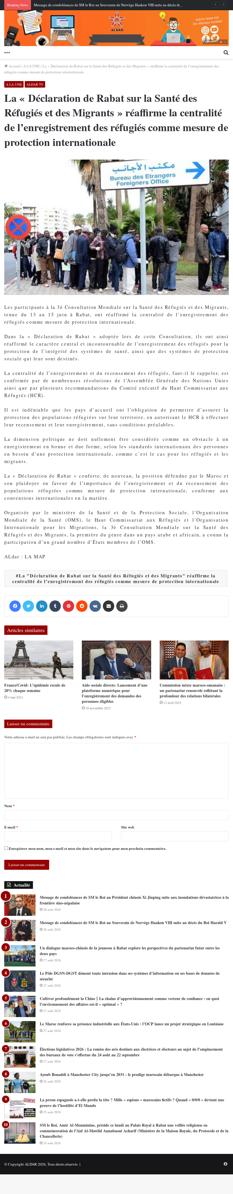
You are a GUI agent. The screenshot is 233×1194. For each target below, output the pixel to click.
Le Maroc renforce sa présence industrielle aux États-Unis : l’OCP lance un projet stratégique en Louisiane (132, 1024)
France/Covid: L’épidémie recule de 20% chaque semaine (34, 687)
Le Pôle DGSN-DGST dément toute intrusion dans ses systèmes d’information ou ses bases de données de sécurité (130, 976)
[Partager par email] (108, 606)
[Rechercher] (226, 51)
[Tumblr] (55, 606)
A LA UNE (31, 66)
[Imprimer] (122, 606)
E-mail (11, 827)
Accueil (14, 66)
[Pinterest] (68, 606)
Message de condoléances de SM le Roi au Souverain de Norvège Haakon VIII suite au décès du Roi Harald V (118, 4)
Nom (9, 805)
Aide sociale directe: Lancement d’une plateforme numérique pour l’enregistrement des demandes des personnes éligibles (114, 693)
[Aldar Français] (116, 28)
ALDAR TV (34, 84)
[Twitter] (28, 606)
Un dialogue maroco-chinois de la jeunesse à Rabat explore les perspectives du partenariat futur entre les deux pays (130, 951)
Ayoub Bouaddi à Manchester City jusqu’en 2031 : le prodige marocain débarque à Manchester (122, 1074)
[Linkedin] (41, 606)
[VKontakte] (95, 606)
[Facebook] (15, 606)
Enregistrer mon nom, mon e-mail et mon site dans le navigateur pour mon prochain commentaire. (87, 848)
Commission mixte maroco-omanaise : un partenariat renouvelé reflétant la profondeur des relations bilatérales (192, 690)
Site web (127, 827)
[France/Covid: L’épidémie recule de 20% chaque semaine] (38, 660)
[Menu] (7, 51)
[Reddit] (82, 606)
